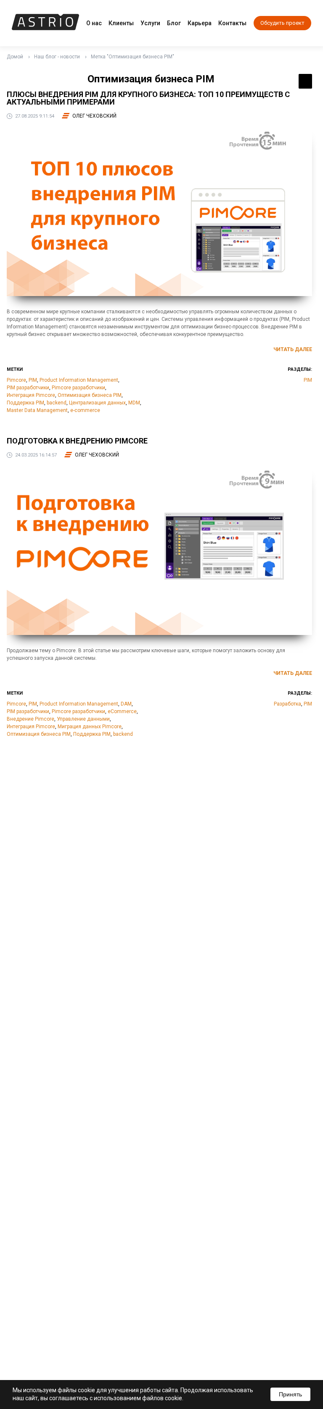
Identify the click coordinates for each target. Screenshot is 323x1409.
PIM (33, 380)
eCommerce (122, 711)
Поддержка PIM (25, 403)
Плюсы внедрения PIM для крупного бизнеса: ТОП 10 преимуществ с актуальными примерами (148, 98)
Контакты (232, 23)
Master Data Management (37, 410)
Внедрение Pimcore (30, 719)
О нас (94, 23)
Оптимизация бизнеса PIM (90, 395)
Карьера (200, 23)
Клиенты (121, 23)
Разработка (287, 704)
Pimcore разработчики (78, 388)
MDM (134, 403)
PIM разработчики (28, 388)
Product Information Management (79, 380)
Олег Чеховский (94, 116)
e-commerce (85, 410)
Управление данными (83, 719)
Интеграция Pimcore (31, 395)
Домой (15, 57)
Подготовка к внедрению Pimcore (77, 440)
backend (56, 403)
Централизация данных (97, 403)
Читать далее (292, 349)
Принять (290, 1394)
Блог (174, 23)
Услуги (150, 23)
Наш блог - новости (57, 57)
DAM (126, 704)
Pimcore (16, 380)
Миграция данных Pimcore (90, 726)
